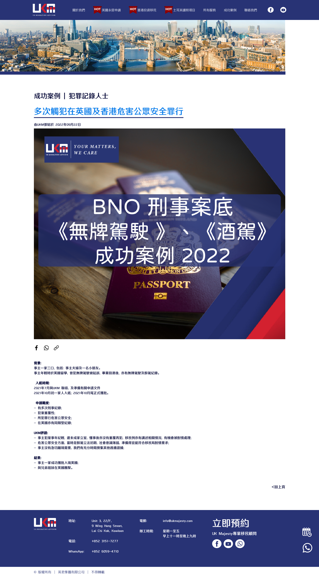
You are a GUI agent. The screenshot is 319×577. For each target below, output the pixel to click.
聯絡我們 (250, 9)
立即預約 (230, 522)
